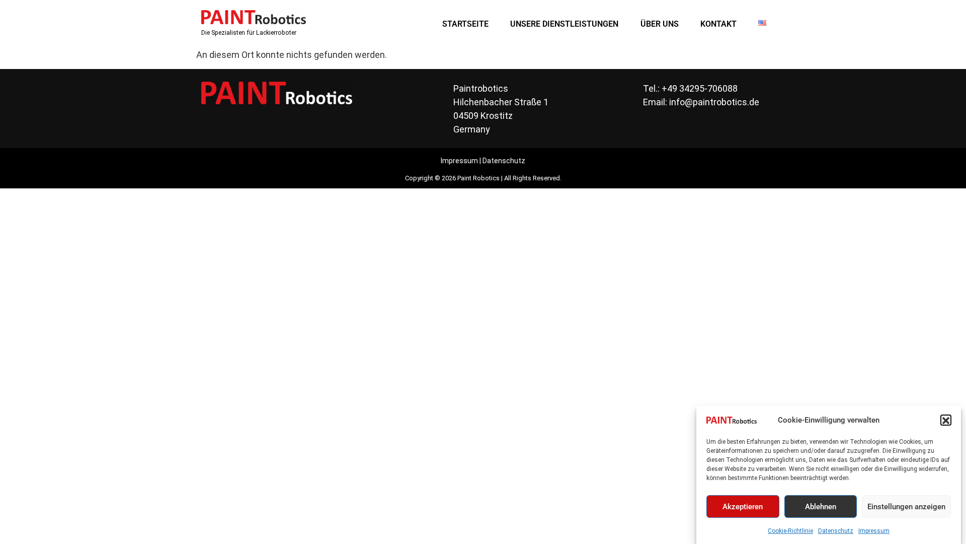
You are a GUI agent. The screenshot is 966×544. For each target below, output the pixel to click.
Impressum (874, 530)
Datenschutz (835, 530)
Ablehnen (820, 506)
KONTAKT (718, 24)
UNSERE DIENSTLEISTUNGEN (564, 24)
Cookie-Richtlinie (790, 530)
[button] (946, 421)
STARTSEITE (465, 24)
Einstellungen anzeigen (906, 506)
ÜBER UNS (659, 24)
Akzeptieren (742, 506)
